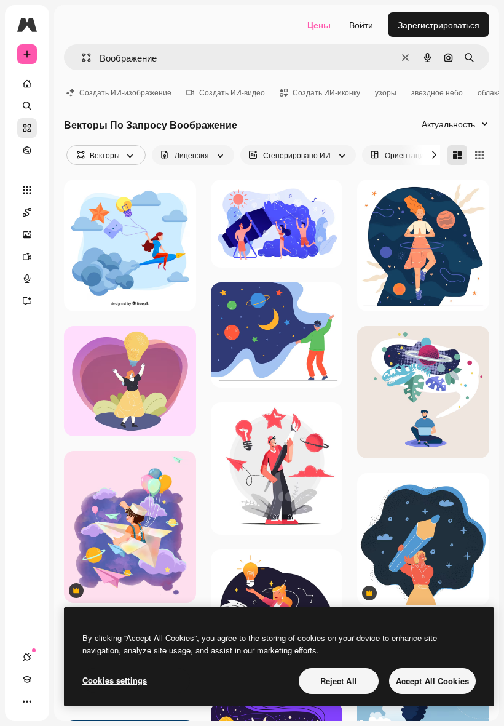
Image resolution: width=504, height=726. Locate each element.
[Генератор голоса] (27, 279)
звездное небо (437, 92)
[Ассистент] (27, 301)
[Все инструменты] (27, 190)
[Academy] (27, 679)
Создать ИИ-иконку (326, 92)
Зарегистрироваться (438, 24)
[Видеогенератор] (27, 256)
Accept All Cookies (432, 681)
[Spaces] (27, 212)
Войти (361, 24)
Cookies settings (114, 680)
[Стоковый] (27, 128)
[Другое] (27, 701)
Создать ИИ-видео (232, 92)
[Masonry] (457, 155)
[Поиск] (27, 106)
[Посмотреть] (27, 150)
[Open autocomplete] (81, 57)
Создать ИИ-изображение (125, 92)
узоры (385, 92)
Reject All (338, 681)
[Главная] (27, 84)
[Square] (479, 155)
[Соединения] (27, 657)
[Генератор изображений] (27, 234)
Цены (319, 24)
